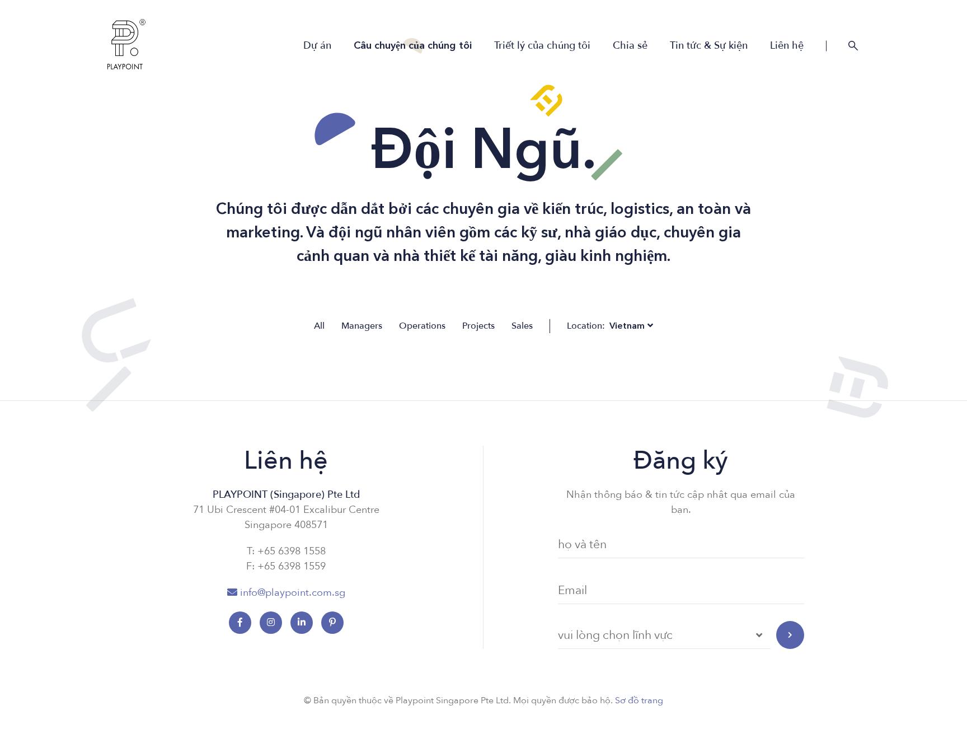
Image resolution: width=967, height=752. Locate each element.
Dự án (317, 46)
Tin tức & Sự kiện (709, 46)
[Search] (853, 46)
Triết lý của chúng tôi (542, 46)
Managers (361, 326)
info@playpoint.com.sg (292, 593)
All (319, 326)
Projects (478, 326)
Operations (422, 326)
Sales (522, 326)
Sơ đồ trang (639, 700)
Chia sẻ (630, 46)
